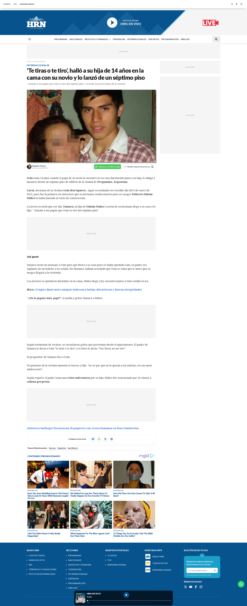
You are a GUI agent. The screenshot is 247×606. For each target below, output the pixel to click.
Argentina (61, 448)
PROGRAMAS (60, 39)
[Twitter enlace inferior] (185, 586)
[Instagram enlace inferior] (200, 586)
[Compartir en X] (105, 439)
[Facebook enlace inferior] (195, 586)
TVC (15, 4)
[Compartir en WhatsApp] (99, 439)
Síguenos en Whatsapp (109, 167)
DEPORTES (153, 39)
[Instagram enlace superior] (241, 4)
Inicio (29, 61)
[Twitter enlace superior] (232, 4)
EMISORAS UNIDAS (27, 4)
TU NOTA (6, 4)
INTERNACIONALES (136, 39)
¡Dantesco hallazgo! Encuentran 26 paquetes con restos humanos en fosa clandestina (83, 428)
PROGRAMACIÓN (170, 39)
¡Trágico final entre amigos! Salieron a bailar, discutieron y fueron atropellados (88, 289)
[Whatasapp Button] (241, 584)
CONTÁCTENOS (37, 555)
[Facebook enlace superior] (237, 4)
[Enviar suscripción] (215, 570)
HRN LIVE (185, 39)
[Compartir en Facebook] (93, 439)
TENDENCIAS (118, 39)
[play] (126, 595)
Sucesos (52, 448)
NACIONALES (76, 39)
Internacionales (39, 61)
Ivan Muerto (73, 448)
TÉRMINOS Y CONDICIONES (42, 569)
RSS (30, 564)
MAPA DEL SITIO (37, 560)
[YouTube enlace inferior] (190, 586)
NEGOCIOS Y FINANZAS (96, 39)
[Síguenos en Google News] (111, 439)
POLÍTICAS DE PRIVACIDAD (42, 574)
